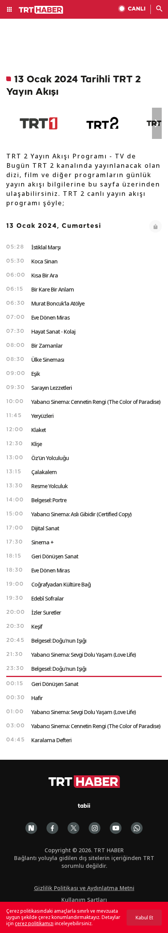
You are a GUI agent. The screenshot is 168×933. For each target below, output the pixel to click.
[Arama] (159, 9)
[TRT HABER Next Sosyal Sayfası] (31, 828)
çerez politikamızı (34, 923)
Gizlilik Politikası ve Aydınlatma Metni (84, 888)
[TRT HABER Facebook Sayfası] (52, 828)
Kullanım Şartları (84, 899)
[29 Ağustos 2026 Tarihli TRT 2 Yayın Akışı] (103, 123)
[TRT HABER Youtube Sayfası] (116, 828)
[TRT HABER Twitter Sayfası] (73, 828)
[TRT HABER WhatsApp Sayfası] (137, 828)
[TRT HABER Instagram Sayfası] (94, 828)
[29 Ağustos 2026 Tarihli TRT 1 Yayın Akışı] (38, 123)
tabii (84, 806)
